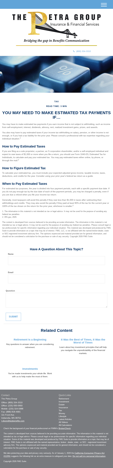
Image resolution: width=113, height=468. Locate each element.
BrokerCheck (65, 428)
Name (11, 254)
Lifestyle (62, 416)
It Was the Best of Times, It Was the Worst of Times (83, 341)
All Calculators (65, 425)
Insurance (63, 407)
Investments (30, 368)
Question (10, 291)
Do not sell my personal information (89, 456)
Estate (62, 404)
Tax (60, 410)
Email (10, 272)
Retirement (64, 398)
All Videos (63, 422)
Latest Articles (65, 419)
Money (62, 413)
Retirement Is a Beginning (30, 339)
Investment (64, 401)
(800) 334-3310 (83, 51)
